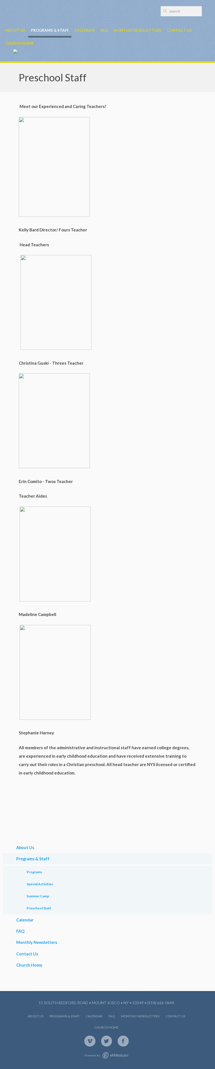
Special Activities (40, 884)
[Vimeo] (89, 1041)
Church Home (19, 43)
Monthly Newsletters (137, 30)
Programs (34, 872)
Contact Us (179, 30)
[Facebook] (123, 1041)
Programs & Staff (50, 30)
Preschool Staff (39, 908)
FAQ (104, 30)
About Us (15, 30)
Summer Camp (38, 896)
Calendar (84, 30)
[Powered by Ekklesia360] (115, 1055)
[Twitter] (106, 1041)
